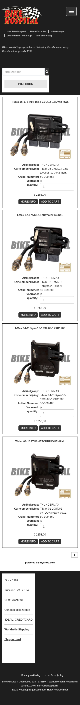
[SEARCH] (47, 71)
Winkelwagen (58, 31)
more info (28, 201)
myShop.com (47, 562)
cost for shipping (54, 675)
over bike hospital (16, 31)
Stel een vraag (44, 35)
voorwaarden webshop (19, 35)
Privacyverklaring (30, 675)
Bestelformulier (38, 31)
